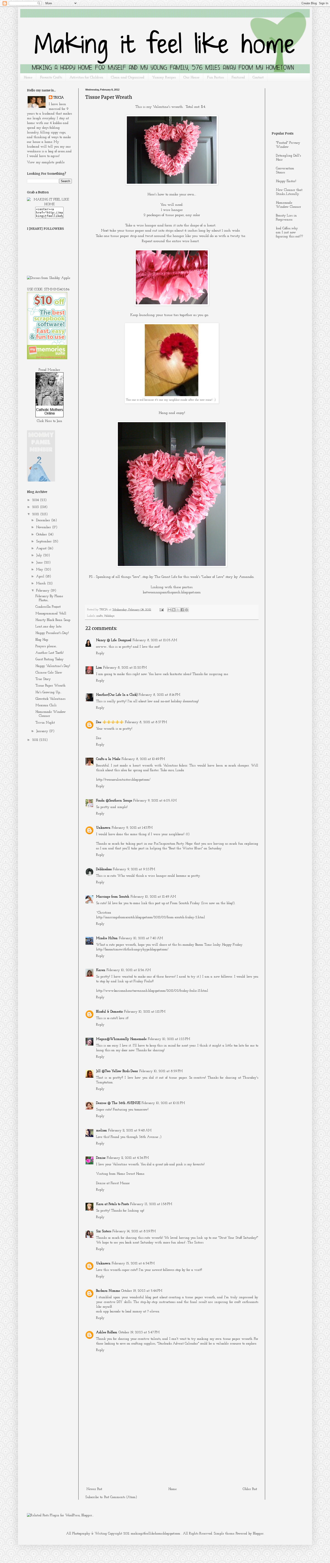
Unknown (103, 828)
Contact (258, 77)
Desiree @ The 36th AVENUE (118, 1103)
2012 (36, 514)
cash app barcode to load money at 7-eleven (127, 1311)
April (40, 576)
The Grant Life (165, 577)
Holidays (109, 615)
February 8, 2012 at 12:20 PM (125, 667)
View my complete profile (46, 162)
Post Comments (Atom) (120, 1497)
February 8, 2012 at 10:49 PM (143, 759)
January (42, 731)
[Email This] (169, 609)
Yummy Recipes (164, 77)
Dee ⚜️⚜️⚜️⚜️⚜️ (110, 722)
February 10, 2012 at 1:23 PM (169, 1039)
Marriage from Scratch (112, 897)
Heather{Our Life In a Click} (116, 695)
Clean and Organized (127, 77)
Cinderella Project (48, 607)
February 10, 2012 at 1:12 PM (144, 1011)
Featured (238, 77)
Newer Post (94, 1489)
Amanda (246, 577)
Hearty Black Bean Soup (52, 620)
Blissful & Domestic (109, 1011)
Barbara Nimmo (108, 1291)
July (39, 555)
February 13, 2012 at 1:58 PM (151, 1204)
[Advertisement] (171, 1452)
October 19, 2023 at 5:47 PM (139, 1332)
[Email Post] (161, 609)
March (41, 583)
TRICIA (58, 97)
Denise (101, 1158)
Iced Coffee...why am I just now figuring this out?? (289, 232)
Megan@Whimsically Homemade (121, 1039)
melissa (101, 1130)
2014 (36, 500)
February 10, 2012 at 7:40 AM (141, 938)
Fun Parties (215, 77)
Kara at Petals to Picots (112, 1204)
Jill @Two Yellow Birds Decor (117, 1071)
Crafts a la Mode (108, 759)
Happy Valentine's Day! (52, 666)
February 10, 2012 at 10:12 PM (163, 1103)
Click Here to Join (49, 421)
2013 (36, 507)
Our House (191, 77)
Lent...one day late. (48, 626)
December (43, 520)
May (40, 569)
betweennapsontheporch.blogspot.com (172, 592)
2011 (35, 740)
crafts (99, 615)
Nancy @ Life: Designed (113, 640)
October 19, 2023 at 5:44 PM (141, 1291)
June (40, 562)
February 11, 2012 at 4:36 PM (128, 1158)
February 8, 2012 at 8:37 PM (146, 722)
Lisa (99, 667)
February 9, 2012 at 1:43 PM (132, 828)
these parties (182, 587)
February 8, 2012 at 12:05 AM (155, 640)
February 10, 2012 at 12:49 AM (153, 897)
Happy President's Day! (52, 633)
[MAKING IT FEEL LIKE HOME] (49, 204)
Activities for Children (86, 77)
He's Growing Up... (48, 692)
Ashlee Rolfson (106, 1332)
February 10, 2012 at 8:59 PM (161, 1071)
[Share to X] (178, 609)
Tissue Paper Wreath (50, 685)
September (44, 541)
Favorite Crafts (51, 77)
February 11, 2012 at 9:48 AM (130, 1130)
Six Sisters (103, 1231)
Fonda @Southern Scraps (114, 800)
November (44, 527)
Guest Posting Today (49, 659)
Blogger (258, 1533)
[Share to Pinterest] (186, 609)
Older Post (250, 1489)
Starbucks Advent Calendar (178, 1343)
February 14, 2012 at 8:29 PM (134, 1231)
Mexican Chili (46, 705)
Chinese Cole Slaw (48, 672)
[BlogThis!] (174, 609)
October (42, 534)
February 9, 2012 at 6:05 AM (155, 800)
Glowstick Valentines (50, 699)
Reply (100, 653)
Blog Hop (41, 640)
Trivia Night (45, 722)
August (42, 548)
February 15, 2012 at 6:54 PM (133, 1263)
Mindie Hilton (107, 938)
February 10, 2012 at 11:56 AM (129, 970)
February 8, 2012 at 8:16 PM (159, 695)
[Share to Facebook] (182, 609)
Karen (100, 970)
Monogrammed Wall (50, 613)
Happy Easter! (286, 181)
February (43, 590)
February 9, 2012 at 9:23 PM (134, 869)
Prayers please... (46, 646)
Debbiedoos (104, 869)
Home (28, 77)
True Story (43, 679)
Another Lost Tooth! (49, 653)
